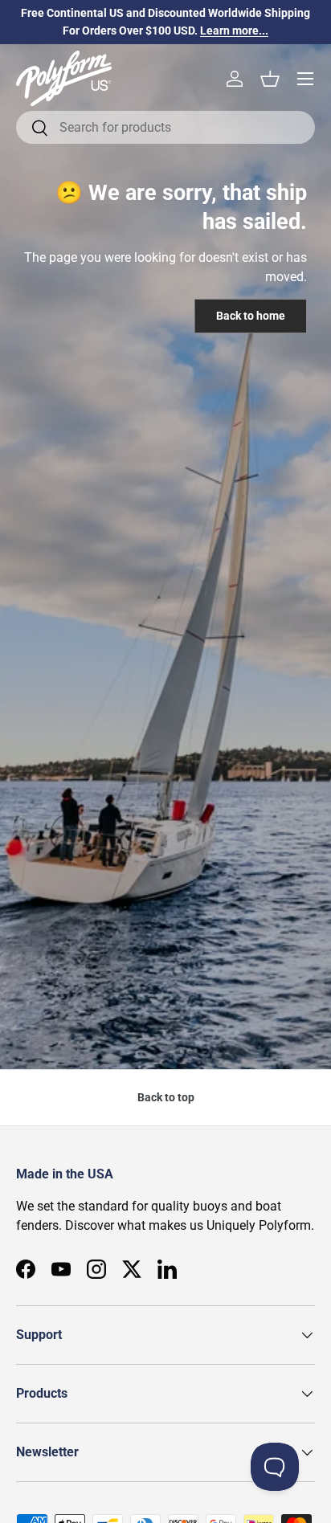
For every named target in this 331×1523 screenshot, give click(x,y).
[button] (270, 78)
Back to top (165, 1097)
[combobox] (165, 127)
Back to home (250, 315)
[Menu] (305, 78)
